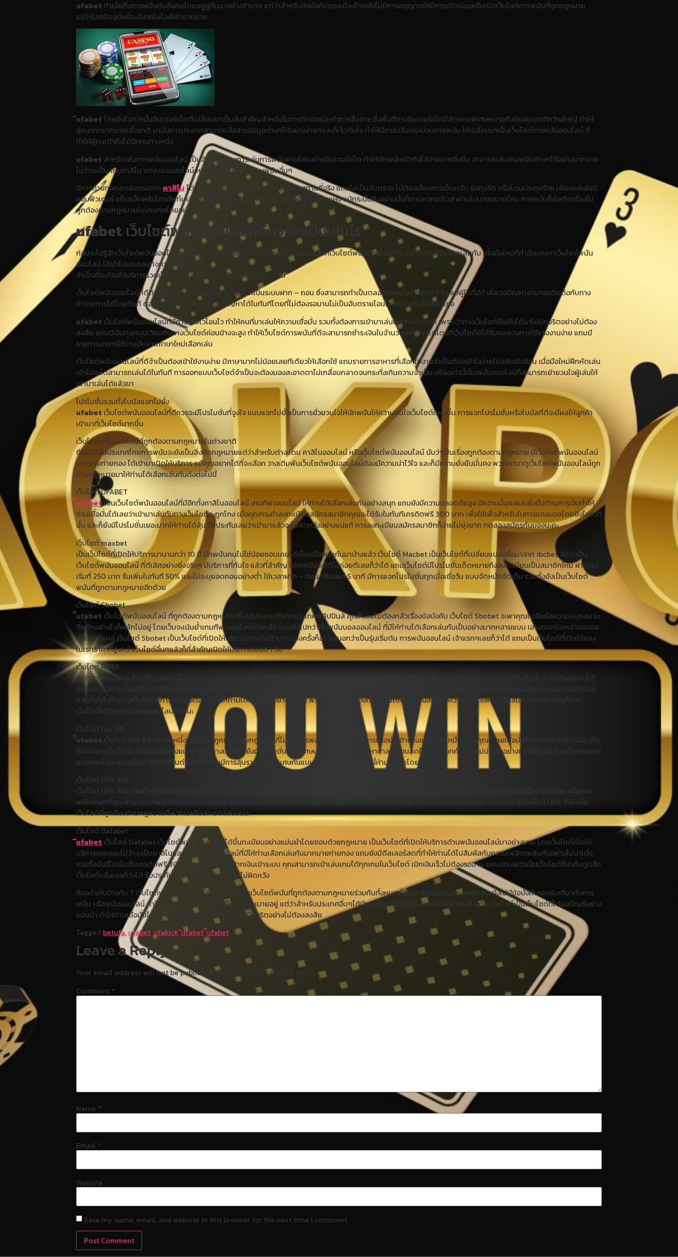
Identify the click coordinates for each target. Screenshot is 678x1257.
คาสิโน (173, 187)
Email (88, 1145)
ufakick (166, 932)
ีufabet (89, 841)
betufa (114, 932)
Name (88, 1108)
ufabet (139, 932)
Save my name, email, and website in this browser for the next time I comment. (216, 1219)
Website (89, 1182)
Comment (95, 991)
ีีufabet (89, 502)
